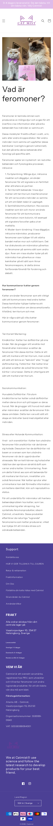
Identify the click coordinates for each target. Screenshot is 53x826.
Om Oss (10, 583)
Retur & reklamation (16, 570)
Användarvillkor (13, 603)
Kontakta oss (12, 557)
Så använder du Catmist (18, 597)
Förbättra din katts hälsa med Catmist (25, 590)
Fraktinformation (14, 577)
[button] (3, 21)
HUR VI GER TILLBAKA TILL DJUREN (25, 563)
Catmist (30, 824)
